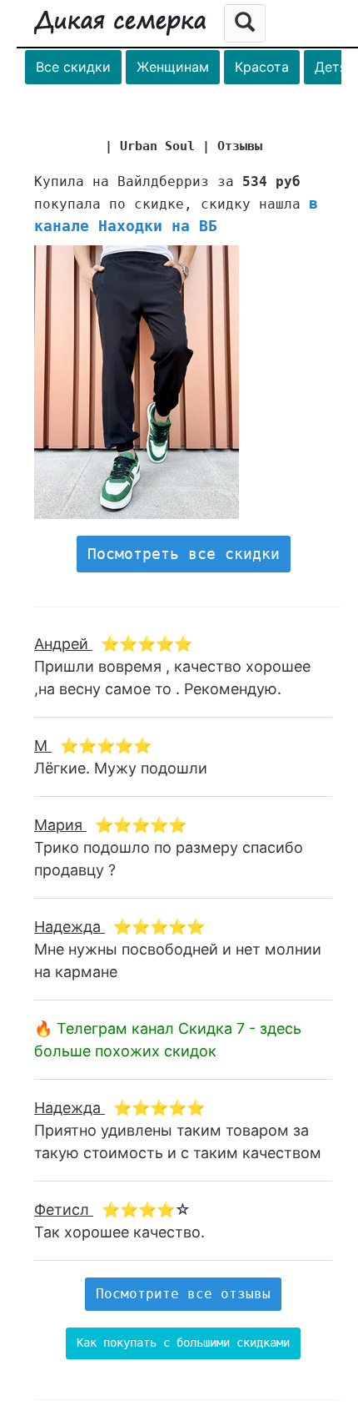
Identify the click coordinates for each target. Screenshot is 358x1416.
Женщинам (173, 66)
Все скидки (73, 66)
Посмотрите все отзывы (183, 1294)
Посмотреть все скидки (183, 553)
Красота (262, 66)
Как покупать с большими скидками (183, 1342)
